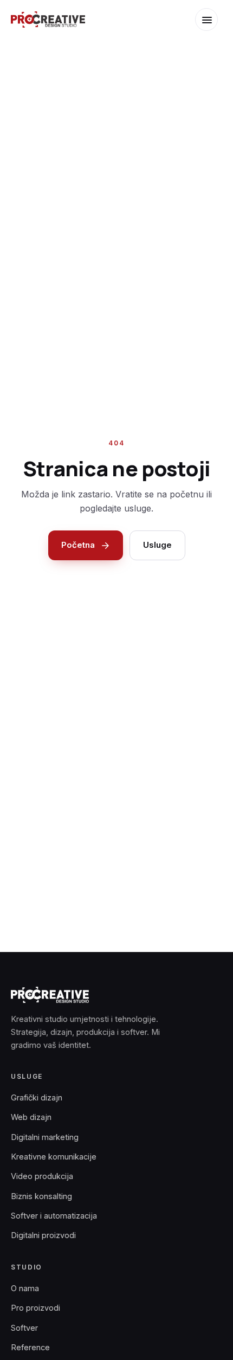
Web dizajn (31, 1117)
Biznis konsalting (41, 1196)
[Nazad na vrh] (208, 1343)
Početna (78, 545)
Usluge (157, 545)
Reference (30, 1347)
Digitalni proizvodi (43, 1235)
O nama (25, 1288)
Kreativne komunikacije (53, 1156)
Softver (24, 1327)
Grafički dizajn (36, 1097)
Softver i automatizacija (54, 1215)
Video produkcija (42, 1176)
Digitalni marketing (45, 1137)
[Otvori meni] (206, 19)
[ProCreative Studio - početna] (48, 19)
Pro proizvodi (35, 1307)
